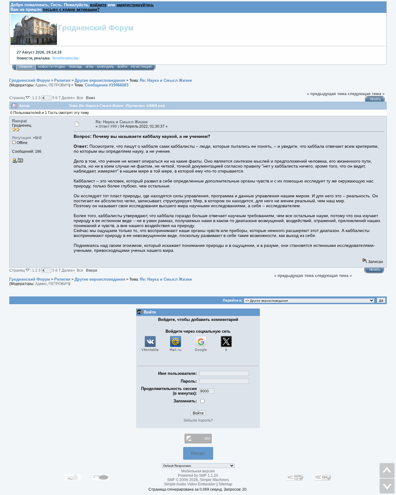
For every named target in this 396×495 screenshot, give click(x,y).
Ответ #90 (108, 126)
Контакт (198, 453)
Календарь (105, 66)
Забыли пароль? (198, 420)
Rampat (19, 121)
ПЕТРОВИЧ (59, 85)
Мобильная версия (198, 471)
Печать (375, 99)
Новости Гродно (51, 66)
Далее (68, 98)
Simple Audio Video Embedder (190, 484)
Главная (25, 66)
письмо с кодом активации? (71, 9)
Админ (41, 85)
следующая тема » (366, 93)
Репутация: (22, 138)
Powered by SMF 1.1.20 (198, 475)
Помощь (75, 66)
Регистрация (141, 66)
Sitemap (225, 484)
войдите (98, 4)
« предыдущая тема (326, 93)
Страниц (17, 98)
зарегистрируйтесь (135, 4)
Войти (122, 66)
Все (80, 98)
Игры (89, 66)
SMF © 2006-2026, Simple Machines (198, 480)
